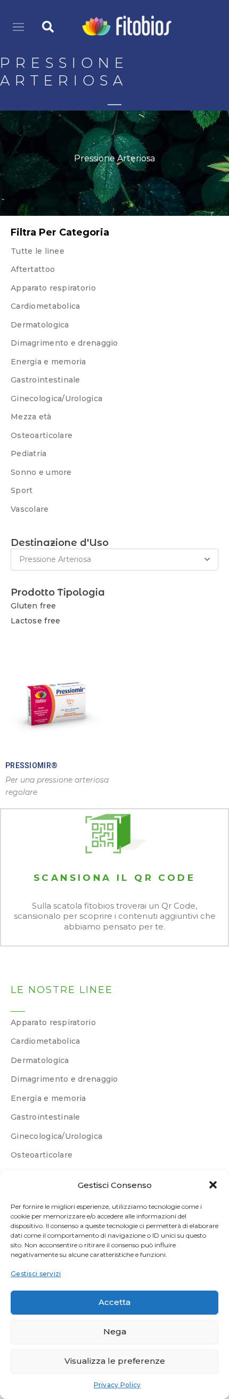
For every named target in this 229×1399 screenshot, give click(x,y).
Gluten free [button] (33, 606)
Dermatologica (40, 325)
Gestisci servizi (36, 1274)
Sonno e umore (41, 472)
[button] (213, 1184)
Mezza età (31, 416)
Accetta (114, 1302)
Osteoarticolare (41, 435)
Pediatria (29, 453)
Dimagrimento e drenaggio (64, 343)
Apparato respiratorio (53, 288)
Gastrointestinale (45, 380)
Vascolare (30, 509)
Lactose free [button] (35, 621)
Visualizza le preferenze (114, 1361)
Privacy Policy (117, 1385)
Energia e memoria (48, 361)
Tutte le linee (37, 251)
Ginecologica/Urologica (56, 1136)
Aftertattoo (33, 269)
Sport (21, 490)
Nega (114, 1331)
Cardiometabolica (45, 306)
